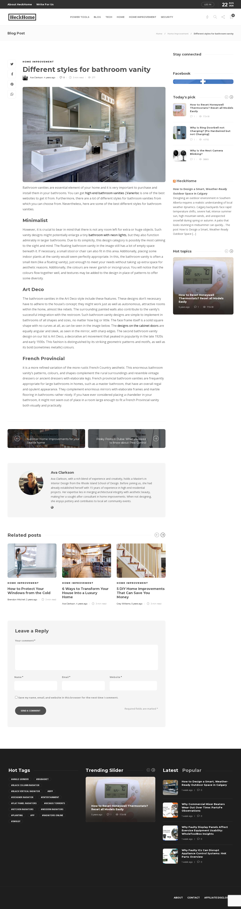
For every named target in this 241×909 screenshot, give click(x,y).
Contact (193, 897)
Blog (97, 17)
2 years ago (31, 599)
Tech (108, 17)
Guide (141, 435)
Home (120, 17)
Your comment (25, 640)
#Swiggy (15, 821)
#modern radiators (52, 809)
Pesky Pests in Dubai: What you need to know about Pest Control (121, 440)
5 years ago (136, 603)
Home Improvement (142, 17)
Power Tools (79, 17)
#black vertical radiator (25, 791)
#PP (32, 815)
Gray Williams (123, 603)
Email (66, 677)
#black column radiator (25, 785)
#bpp (50, 791)
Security (167, 17)
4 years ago (49, 77)
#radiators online (52, 815)
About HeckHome (20, 4)
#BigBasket (42, 779)
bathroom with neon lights (107, 235)
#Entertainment (50, 797)
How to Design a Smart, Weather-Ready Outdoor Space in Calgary (200, 191)
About (178, 897)
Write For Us (45, 4)
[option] (32, 571)
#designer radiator (22, 797)
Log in (207, 4)
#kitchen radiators (22, 809)
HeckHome (187, 181)
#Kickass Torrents (54, 803)
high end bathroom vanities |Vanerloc (112, 193)
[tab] (170, 770)
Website (116, 677)
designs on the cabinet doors (138, 326)
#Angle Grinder (20, 779)
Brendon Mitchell (16, 599)
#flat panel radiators (24, 803)
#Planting (17, 815)
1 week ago (187, 790)
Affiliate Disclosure (218, 897)
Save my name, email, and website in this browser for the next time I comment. (68, 697)
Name (18, 677)
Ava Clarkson (36, 77)
